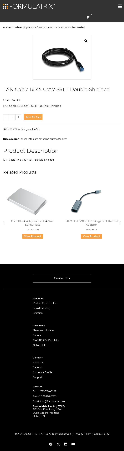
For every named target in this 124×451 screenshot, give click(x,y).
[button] (86, 41)
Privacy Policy (83, 433)
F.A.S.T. (32, 27)
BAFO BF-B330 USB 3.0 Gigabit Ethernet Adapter (91, 223)
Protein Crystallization (45, 303)
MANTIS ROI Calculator (46, 340)
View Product (32, 236)
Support (37, 377)
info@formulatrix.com (52, 401)
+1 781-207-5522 (47, 396)
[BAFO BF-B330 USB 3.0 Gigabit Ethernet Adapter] (91, 201)
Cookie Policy (101, 433)
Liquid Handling (19, 27)
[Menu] (120, 6)
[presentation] (3, 222)
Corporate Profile (42, 372)
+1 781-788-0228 (47, 391)
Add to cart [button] (33, 117)
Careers (37, 367)
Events (37, 335)
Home (6, 27)
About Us (38, 362)
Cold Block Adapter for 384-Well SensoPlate (32, 223)
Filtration (38, 313)
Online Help (39, 345)
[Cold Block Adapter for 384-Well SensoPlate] (32, 201)
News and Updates (43, 330)
